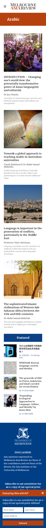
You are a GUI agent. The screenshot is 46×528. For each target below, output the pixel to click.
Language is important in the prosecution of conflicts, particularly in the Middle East (23, 233)
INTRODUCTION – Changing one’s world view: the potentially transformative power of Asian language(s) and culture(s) (22, 84)
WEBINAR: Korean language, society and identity (29, 365)
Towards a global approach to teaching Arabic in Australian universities (23, 157)
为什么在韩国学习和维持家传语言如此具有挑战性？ (30, 349)
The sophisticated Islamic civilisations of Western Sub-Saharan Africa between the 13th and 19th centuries (22, 309)
